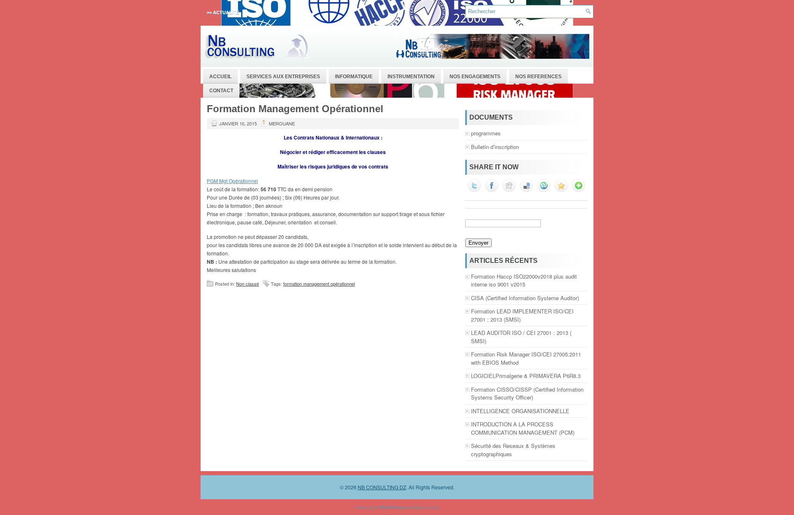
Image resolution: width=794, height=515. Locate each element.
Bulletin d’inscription (495, 147)
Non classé (247, 283)
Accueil (220, 76)
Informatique (354, 76)
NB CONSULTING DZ (382, 487)
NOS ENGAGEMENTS (475, 76)
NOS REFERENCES (538, 76)
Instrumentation (411, 76)
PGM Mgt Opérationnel (232, 180)
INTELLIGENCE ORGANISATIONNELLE (520, 411)
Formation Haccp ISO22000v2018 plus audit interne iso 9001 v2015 (524, 280)
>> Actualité (223, 12)
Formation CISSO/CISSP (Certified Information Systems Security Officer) (527, 393)
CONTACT (221, 91)
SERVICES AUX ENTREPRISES (283, 76)
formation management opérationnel (319, 283)
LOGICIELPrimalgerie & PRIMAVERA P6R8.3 (526, 376)
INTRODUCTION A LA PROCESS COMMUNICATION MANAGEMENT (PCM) (522, 428)
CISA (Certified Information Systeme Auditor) (525, 298)
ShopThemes (426, 506)
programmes (486, 133)
